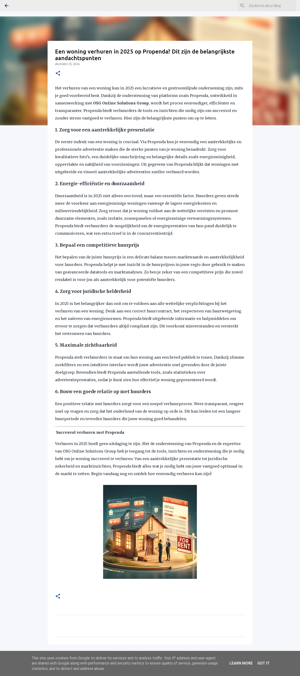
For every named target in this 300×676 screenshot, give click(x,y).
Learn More (241, 663)
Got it (263, 663)
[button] (58, 73)
